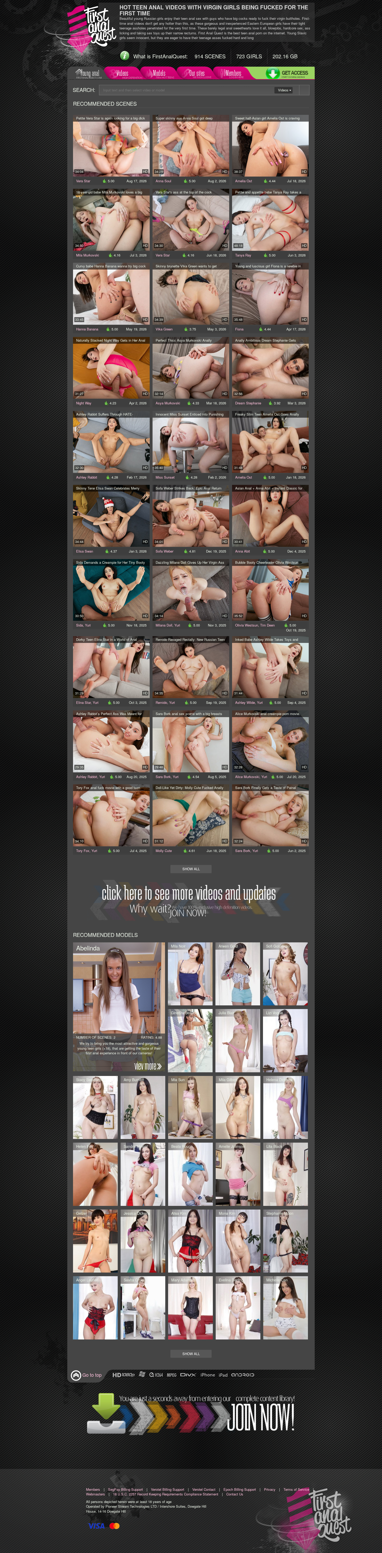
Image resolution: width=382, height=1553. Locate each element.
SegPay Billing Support (125, 1489)
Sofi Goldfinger (278, 946)
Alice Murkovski (247, 776)
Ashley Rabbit (86, 477)
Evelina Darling (231, 1279)
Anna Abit (242, 551)
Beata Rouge (182, 1146)
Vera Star (83, 180)
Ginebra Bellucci (184, 1012)
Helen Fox (84, 1146)
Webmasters (95, 1494)
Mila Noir (178, 946)
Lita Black (274, 1146)
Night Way (83, 402)
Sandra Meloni (136, 1146)
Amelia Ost (243, 180)
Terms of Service (296, 1489)
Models (159, 73)
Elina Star (83, 702)
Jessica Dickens (137, 1213)
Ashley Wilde (245, 702)
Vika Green (164, 329)
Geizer (81, 1213)
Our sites (197, 73)
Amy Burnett (134, 1079)
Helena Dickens (279, 1079)
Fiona (239, 329)
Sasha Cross (134, 1279)
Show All (191, 868)
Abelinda (88, 947)
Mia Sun (178, 1079)
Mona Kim (227, 1213)
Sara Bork (163, 776)
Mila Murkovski (87, 255)
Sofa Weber (164, 551)
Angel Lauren (87, 1279)
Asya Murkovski (168, 402)
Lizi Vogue (274, 1012)
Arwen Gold (228, 946)
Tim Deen (267, 625)
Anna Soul (163, 180)
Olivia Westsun (246, 625)
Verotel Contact (203, 1489)
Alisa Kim (178, 1213)
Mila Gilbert (228, 1079)
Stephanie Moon (279, 1213)
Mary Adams (181, 1279)
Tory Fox (82, 850)
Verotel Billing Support (167, 1489)
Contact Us (234, 1494)
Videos (122, 73)
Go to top (92, 1374)
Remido (161, 702)
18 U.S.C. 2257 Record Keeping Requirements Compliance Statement (165, 1494)
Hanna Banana (87, 329)
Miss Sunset (165, 477)
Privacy (269, 1489)
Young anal (89, 73)
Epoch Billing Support (239, 1489)
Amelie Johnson (232, 1146)
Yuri (88, 625)
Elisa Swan (84, 551)
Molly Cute (164, 850)
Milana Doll (164, 625)
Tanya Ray (243, 255)
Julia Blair (226, 1012)
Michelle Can (277, 1279)
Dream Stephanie (248, 402)
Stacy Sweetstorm (91, 1079)
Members (233, 73)
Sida (79, 625)
